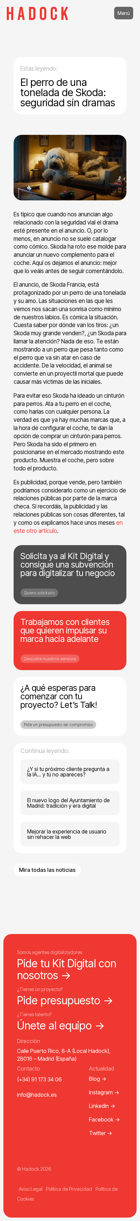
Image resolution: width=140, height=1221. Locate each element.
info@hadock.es (37, 1094)
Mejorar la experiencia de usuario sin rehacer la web (66, 834)
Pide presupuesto (65, 1000)
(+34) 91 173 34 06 (39, 1079)
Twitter (100, 1133)
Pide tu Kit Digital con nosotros (66, 969)
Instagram (104, 1092)
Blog (97, 1078)
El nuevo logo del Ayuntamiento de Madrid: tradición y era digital (68, 803)
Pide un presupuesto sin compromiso (58, 724)
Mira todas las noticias (47, 869)
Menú (124, 13)
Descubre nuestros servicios (50, 658)
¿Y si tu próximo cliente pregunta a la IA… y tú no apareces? (68, 772)
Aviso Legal (30, 1189)
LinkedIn (102, 1105)
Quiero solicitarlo (39, 592)
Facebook (104, 1119)
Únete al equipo (61, 1025)
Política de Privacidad (69, 1189)
